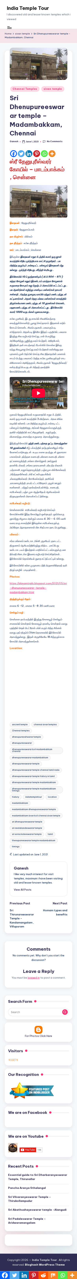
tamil (50, 834)
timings (15, 846)
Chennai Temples (25, 88)
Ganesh (21, 868)
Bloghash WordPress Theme (45, 1264)
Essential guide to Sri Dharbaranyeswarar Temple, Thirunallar (37, 1177)
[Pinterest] (36, 153)
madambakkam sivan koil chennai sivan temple (36, 815)
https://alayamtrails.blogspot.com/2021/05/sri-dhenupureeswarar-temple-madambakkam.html (38, 588)
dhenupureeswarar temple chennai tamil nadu (35, 770)
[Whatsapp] (44, 153)
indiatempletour (33, 797)
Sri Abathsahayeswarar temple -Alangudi (37, 1209)
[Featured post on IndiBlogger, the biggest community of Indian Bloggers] (31, 1090)
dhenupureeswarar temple (25, 763)
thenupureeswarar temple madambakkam (33, 840)
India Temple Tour (28, 8)
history (15, 797)
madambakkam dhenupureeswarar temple (34, 809)
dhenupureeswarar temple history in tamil (33, 776)
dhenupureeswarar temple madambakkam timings (34, 789)
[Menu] (9, 27)
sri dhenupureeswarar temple (27, 822)
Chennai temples (20, 730)
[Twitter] (21, 153)
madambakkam (20, 803)
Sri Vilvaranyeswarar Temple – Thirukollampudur (29, 1199)
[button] (22, 889)
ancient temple (20, 724)
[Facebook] (13, 153)
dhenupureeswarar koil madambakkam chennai (32, 750)
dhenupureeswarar (22, 743)
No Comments (54, 141)
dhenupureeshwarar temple (26, 737)
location (52, 797)
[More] (52, 153)
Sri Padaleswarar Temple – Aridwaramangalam (27, 1220)
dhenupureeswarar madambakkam (30, 757)
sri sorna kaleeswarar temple (27, 834)
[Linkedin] (28, 153)
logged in (34, 977)
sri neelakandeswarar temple (27, 828)
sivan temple (53, 88)
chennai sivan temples (45, 724)
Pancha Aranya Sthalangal (27, 1188)
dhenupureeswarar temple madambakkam (34, 782)
